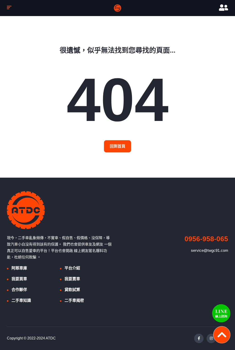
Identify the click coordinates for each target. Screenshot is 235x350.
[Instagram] (211, 338)
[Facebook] (199, 338)
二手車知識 (21, 300)
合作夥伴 (19, 290)
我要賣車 (72, 279)
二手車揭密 (74, 300)
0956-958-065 (206, 239)
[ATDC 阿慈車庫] (117, 8)
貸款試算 (72, 290)
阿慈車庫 (19, 268)
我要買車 (19, 279)
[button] (117, 146)
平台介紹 (72, 268)
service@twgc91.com (209, 250)
